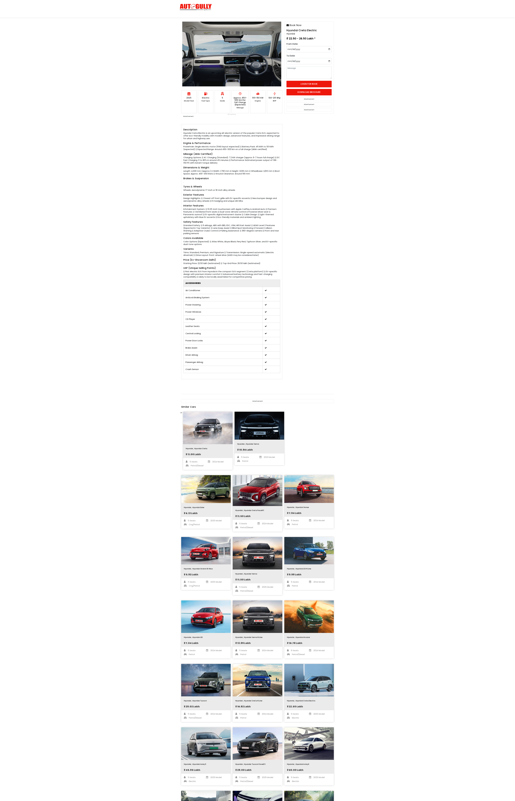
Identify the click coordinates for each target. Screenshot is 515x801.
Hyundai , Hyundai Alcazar (298, 637)
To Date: (290, 55)
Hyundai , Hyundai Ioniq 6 (298, 764)
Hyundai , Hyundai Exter (194, 507)
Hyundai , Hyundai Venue (298, 507)
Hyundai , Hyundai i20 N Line (299, 569)
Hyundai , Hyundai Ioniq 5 (195, 764)
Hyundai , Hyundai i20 (193, 637)
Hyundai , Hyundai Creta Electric (301, 701)
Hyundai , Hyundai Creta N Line (248, 701)
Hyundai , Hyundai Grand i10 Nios (198, 569)
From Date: (292, 44)
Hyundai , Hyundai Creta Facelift (249, 510)
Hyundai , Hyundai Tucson (195, 701)
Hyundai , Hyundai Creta (196, 448)
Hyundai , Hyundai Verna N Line (248, 637)
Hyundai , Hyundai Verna (248, 444)
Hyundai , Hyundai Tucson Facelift (250, 764)
